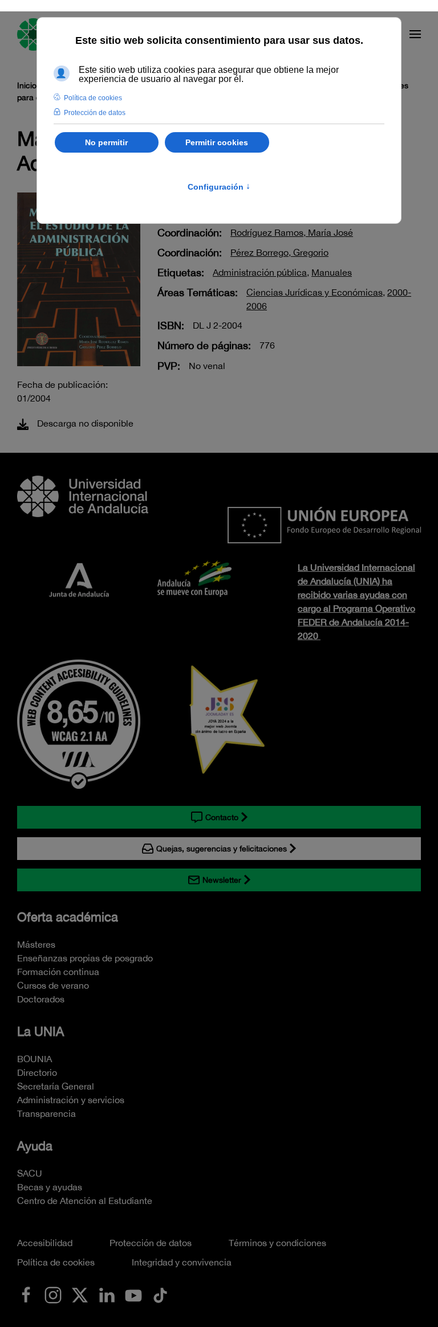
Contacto (221, 817)
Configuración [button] (219, 186)
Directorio (37, 1072)
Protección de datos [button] (94, 113)
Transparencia (46, 1113)
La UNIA (40, 1031)
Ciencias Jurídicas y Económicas (314, 292)
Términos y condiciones (277, 1243)
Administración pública (260, 272)
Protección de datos (151, 1243)
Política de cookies (56, 1262)
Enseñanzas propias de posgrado (85, 958)
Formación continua (58, 971)
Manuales (331, 272)
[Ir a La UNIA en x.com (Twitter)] (80, 1294)
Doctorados (40, 999)
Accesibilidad (44, 1243)
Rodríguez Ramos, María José (291, 232)
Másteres (36, 944)
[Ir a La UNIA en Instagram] (53, 1294)
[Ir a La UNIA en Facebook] (26, 1294)
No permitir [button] (106, 142)
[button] (415, 34)
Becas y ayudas (49, 1187)
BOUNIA (34, 1059)
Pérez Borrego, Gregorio (279, 252)
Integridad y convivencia (182, 1262)
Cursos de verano (53, 985)
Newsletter (221, 879)
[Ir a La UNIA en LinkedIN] (107, 1294)
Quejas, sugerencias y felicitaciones (221, 848)
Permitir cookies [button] (216, 142)
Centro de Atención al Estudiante (84, 1200)
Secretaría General (55, 1086)
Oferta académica (67, 917)
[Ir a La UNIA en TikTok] (160, 1294)
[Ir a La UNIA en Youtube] (133, 1294)
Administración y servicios (70, 1100)
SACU (29, 1173)
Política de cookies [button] (93, 98)
